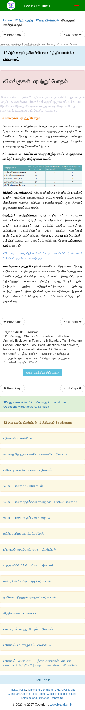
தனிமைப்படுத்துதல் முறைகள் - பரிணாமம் (29, 597)
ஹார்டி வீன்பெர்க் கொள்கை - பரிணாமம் (28, 565)
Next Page (71, 34)
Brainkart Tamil (37, 6)
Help (34, 693)
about (42, 693)
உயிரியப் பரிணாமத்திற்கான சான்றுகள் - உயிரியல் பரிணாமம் (40, 502)
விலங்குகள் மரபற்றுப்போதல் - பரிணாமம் (28, 629)
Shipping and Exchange (35, 698)
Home (7, 20)
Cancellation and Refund (61, 693)
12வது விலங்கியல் (47, 20)
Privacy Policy (18, 689)
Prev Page (14, 34)
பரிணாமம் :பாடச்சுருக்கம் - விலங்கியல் (27, 645)
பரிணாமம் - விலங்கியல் (17, 438)
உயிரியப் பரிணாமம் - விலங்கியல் (23, 486)
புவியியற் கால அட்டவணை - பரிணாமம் (27, 470)
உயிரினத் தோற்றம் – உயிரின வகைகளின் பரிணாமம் (35, 454)
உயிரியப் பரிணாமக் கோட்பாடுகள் (23, 533)
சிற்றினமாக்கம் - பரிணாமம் (20, 613)
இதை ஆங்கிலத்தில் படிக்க (43, 372)
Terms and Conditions (40, 689)
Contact (26, 693)
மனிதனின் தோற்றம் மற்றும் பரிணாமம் (27, 581)
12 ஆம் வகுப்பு (23, 20)
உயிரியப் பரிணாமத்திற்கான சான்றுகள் (27, 517)
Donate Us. (57, 698)
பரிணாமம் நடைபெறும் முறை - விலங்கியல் (29, 549)
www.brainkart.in (61, 704)
